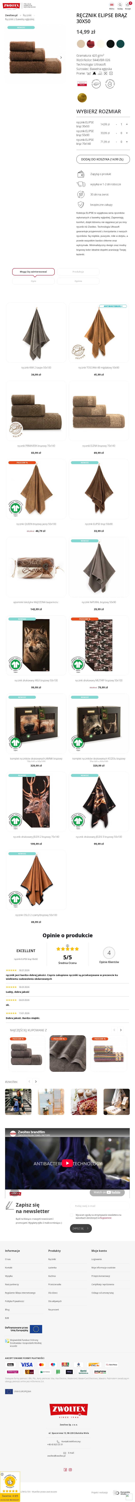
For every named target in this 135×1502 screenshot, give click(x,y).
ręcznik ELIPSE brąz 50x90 (85, 133)
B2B (7, 1318)
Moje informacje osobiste (103, 1267)
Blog (7, 1309)
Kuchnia (52, 1276)
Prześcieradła (54, 1284)
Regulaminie (105, 1218)
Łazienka (52, 1267)
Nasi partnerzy (12, 1284)
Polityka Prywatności (14, 1301)
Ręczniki (52, 1259)
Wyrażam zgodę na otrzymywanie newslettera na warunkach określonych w (98, 1216)
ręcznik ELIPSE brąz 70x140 (85, 142)
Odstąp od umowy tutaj (103, 1292)
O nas (8, 1259)
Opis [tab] (33, 281)
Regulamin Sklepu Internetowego (20, 1292)
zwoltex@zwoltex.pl (56, 1455)
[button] (61, 58)
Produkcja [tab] (78, 271)
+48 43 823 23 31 (55, 1444)
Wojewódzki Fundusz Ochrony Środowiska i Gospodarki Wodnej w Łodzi (25, 1343)
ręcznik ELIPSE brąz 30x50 (85, 124)
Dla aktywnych (55, 1301)
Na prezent (53, 1309)
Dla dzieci (52, 1292)
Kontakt (8, 1267)
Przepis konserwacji (101, 1276)
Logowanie (97, 1259)
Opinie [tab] (78, 281)
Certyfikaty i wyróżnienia (103, 1284)
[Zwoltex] (19, 6)
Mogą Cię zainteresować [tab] (33, 271)
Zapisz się (78, 1228)
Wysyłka (9, 1276)
